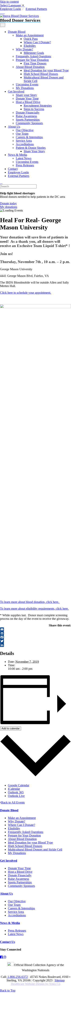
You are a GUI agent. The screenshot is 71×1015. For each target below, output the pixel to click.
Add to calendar (11, 728)
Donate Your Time (27, 98)
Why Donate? (24, 49)
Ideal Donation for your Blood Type (46, 70)
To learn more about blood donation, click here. (30, 602)
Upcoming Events (27, 84)
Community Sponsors (29, 123)
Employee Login (10, 9)
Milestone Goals (34, 52)
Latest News (23, 158)
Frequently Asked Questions (33, 56)
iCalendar (14, 788)
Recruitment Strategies (38, 105)
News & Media (17, 154)
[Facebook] (35, 637)
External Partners (36, 9)
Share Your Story (34, 151)
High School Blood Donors (41, 74)
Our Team (22, 133)
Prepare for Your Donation (32, 60)
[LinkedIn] (35, 645)
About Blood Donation (30, 67)
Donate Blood (16, 31)
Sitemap (60, 980)
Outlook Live (16, 795)
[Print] (35, 633)
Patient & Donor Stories (31, 147)
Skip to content (9, 1)
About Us (14, 126)
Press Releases (25, 165)
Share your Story (26, 95)
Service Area (24, 140)
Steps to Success (34, 109)
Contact (13, 168)
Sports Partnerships (28, 119)
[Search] (1, 182)
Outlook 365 (16, 792)
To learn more (9, 608)
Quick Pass (31, 38)
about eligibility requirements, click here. (43, 608)
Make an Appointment (30, 35)
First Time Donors (35, 63)
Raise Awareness (26, 116)
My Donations (25, 88)
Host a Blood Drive (28, 102)
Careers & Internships (29, 137)
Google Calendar (18, 785)
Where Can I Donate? (37, 42)
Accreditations (25, 144)
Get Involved (16, 91)
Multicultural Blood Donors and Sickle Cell (35, 849)
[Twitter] (35, 641)
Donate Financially (27, 112)
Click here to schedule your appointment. (25, 292)
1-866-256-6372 (17, 976)
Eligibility (30, 45)
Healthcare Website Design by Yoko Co (35, 984)
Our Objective (25, 130)
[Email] (35, 629)
